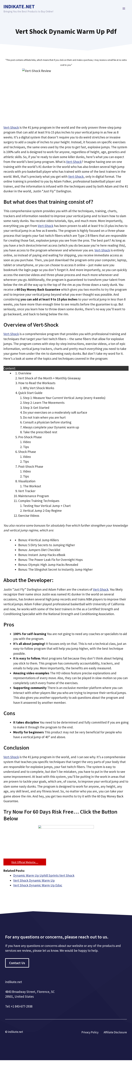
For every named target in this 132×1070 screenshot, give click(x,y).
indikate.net (19, 6)
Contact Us (17, 963)
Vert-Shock (11, 127)
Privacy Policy (89, 1032)
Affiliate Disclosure (115, 1032)
